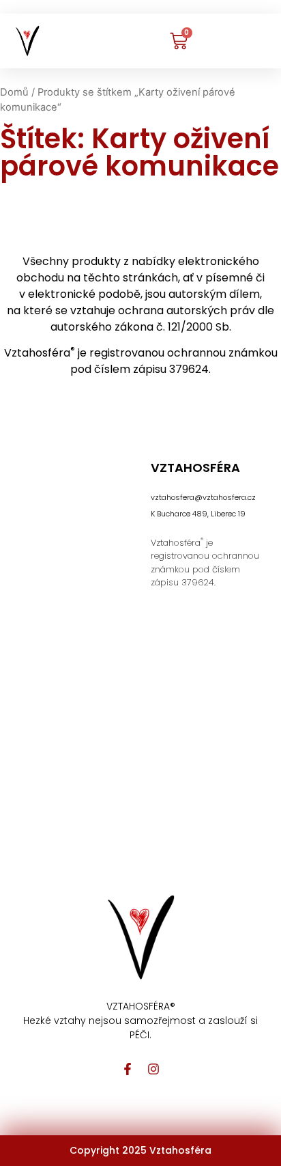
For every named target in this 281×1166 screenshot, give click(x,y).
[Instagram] (153, 1069)
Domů (14, 92)
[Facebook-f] (127, 1069)
